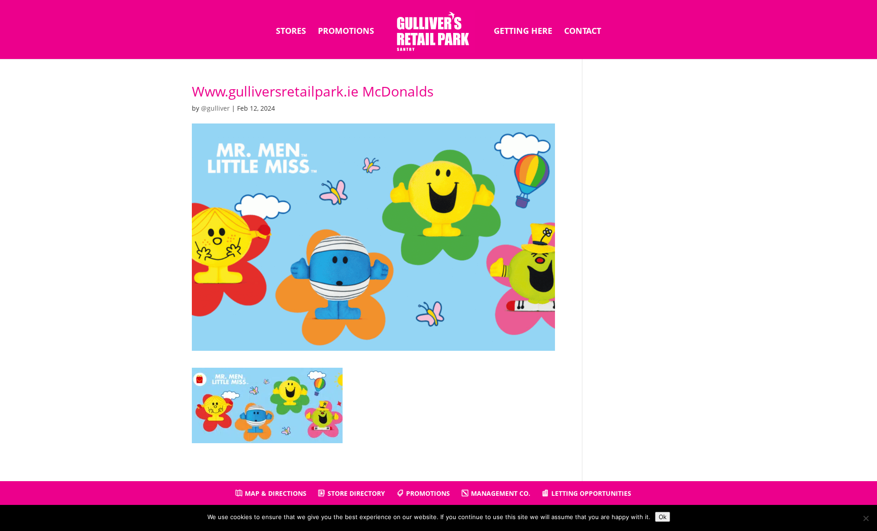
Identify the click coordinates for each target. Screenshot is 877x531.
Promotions (346, 31)
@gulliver (215, 108)
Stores (291, 31)
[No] (865, 518)
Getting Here (523, 31)
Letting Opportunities (591, 493)
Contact (582, 31)
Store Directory (356, 493)
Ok (662, 516)
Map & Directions (275, 493)
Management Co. (500, 493)
